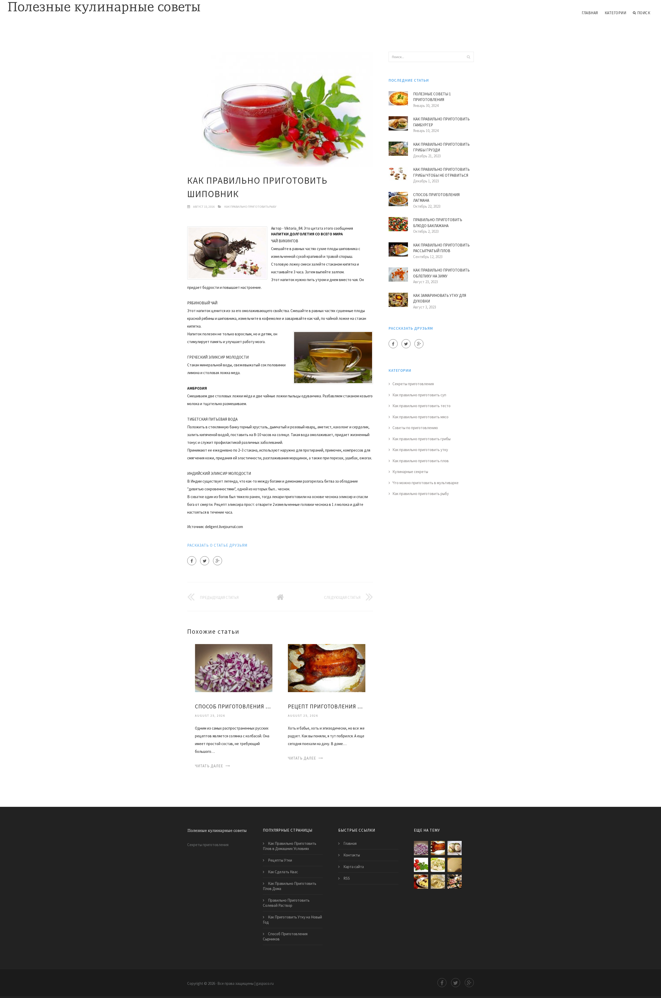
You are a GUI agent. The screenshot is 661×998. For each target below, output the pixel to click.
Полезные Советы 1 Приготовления (432, 96)
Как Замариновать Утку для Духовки (439, 298)
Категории (615, 12)
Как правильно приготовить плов (420, 460)
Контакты (351, 855)
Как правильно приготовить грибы (421, 438)
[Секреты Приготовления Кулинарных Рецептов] (438, 865)
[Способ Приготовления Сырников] (438, 882)
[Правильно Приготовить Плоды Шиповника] (421, 865)
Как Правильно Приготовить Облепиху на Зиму (441, 273)
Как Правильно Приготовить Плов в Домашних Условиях (289, 846)
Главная (590, 12)
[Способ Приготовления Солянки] (233, 667)
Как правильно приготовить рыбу (250, 206)
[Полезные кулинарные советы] (104, 8)
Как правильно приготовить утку (420, 449)
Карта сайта (353, 866)
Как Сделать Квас (283, 871)
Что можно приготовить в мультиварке (425, 482)
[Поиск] (468, 57)
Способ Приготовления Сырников (285, 936)
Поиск (643, 12)
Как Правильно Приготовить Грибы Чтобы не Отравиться (441, 172)
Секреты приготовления (413, 383)
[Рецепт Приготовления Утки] (326, 667)
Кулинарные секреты (410, 471)
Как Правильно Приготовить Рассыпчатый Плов (441, 248)
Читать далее (209, 765)
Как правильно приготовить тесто (421, 405)
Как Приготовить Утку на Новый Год (292, 920)
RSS (346, 878)
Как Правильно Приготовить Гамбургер (441, 122)
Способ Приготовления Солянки (233, 706)
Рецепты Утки (280, 860)
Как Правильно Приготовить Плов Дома (289, 886)
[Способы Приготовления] (454, 882)
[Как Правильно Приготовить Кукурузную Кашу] (421, 882)
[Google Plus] (217, 560)
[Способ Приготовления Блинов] (454, 865)
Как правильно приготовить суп (419, 394)
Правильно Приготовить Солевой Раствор (286, 903)
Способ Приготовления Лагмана (436, 197)
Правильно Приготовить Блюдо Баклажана (437, 222)
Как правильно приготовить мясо (420, 416)
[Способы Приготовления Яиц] (454, 848)
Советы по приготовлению (415, 427)
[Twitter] (204, 560)
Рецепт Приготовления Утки (326, 706)
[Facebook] (191, 560)
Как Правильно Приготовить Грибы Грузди (441, 147)
